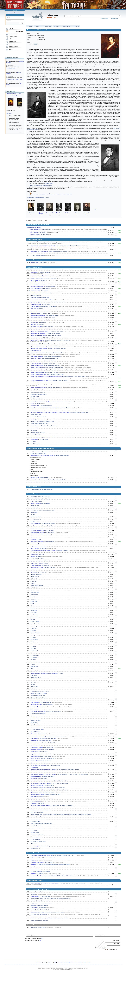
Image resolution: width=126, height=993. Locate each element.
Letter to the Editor (35, 709)
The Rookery (38, 670)
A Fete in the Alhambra (49, 785)
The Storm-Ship (44, 234)
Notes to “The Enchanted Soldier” (61, 780)
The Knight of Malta (35, 396)
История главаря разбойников (38, 315)
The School (33, 653)
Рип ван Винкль (34, 280)
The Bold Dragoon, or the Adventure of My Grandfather (57, 340)
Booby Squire (34, 675)
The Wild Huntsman (35, 443)
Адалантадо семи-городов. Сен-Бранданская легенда (43, 401)
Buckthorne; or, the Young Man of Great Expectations (54, 302)
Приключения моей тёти (36, 343)
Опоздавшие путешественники (38, 319)
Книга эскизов (34, 907)
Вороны (32, 670)
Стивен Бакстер (17, 93)
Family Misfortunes (35, 592)
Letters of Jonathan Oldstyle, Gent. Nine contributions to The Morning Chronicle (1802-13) (51, 898)
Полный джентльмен (35, 293)
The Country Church (46, 534)
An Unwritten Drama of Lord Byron (61, 918)
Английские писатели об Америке (38, 525)
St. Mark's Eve (34, 628)
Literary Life (33, 682)
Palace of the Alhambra (45, 756)
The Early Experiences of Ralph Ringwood (79, 412)
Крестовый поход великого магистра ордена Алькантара (44, 769)
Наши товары (86, 962)
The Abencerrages (42, 733)
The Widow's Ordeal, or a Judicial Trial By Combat (63, 437)
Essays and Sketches (35, 869)
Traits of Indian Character (36, 501)
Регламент (50, 962)
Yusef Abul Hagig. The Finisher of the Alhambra (62, 805)
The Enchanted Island (35, 724)
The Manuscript (34, 650)
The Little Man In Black (45, 896)
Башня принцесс (34, 740)
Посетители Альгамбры (36, 704)
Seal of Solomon (43, 778)
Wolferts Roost (34, 843)
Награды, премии (13, 36)
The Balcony (37, 700)
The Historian (34, 644)
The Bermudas (34, 722)
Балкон (32, 700)
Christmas (46, 563)
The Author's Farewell (35, 632)
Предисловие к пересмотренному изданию (41, 787)
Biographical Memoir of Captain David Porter (40, 451)
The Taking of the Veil (35, 731)
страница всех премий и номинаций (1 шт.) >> (38, 197)
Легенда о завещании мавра (37, 372)
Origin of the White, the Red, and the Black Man (41, 823)
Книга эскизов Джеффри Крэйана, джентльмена (42, 855)
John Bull (38, 537)
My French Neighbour (35, 821)
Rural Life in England (49, 532)
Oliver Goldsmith (34, 482)
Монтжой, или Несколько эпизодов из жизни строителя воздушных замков (48, 407)
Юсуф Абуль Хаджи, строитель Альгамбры (41, 805)
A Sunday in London (35, 505)
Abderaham (33, 715)
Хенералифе (34, 803)
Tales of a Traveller (49, 862)
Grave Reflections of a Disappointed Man (40, 297)
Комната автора (34, 767)
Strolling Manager (50, 299)
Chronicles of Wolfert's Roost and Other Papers (62, 875)
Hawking (32, 608)
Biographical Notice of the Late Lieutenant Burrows (42, 903)
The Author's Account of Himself (48, 523)
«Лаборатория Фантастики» (65, 969)
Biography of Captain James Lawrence (39, 905)
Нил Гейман (68, 212)
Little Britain (41, 554)
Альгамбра (33, 864)
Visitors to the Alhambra (48, 704)
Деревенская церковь (36, 534)
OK (21, 23)
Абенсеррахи (34, 733)
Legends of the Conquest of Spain (38, 453)
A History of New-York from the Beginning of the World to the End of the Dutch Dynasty (60, 242)
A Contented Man (34, 428)
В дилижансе (34, 528)
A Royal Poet (43, 572)
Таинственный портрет (36, 358)
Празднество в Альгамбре (37, 785)
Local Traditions (44, 771)
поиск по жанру (104, 18)
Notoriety (33, 684)
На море (33, 556)
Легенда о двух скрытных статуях (39, 367)
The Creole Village (46, 846)
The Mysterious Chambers (46, 405)
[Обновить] (23, 94)
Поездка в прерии (35, 477)
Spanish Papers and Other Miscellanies (39, 920)
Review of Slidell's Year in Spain (38, 695)
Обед (32, 558)
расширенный (114, 18)
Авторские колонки (13, 46)
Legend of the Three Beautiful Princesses (59, 383)
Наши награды (66, 962)
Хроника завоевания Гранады (37, 912)
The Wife (33, 521)
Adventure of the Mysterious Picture (50, 358)
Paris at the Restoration (36, 825)
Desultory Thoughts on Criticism (53, 711)
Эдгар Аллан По (49, 212)
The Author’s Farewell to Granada (52, 794)
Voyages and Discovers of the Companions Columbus (67, 247)
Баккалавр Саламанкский (37, 286)
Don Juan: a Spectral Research (38, 816)
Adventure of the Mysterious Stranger (52, 356)
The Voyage (38, 556)
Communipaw (34, 430)
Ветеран (32, 745)
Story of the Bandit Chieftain (52, 315)
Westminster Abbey (49, 530)
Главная (11, 28)
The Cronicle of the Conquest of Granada (54, 912)
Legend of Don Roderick (36, 414)
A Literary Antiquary (35, 576)
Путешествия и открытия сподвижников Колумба (42, 247)
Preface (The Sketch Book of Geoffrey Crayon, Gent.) (43, 510)
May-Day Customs (35, 621)
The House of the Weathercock (47, 758)
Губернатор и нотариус (36, 363)
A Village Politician (34, 578)
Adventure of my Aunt (47, 343)
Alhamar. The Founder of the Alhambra (56, 736)
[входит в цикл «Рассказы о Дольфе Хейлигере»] (29, 262)
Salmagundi (33, 894)
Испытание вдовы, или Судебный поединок (41, 437)
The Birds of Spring (35, 832)
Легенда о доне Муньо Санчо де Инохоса (40, 369)
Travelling (33, 664)
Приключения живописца (36, 337)
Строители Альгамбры (36, 801)
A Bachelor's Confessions (36, 574)
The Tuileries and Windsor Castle (38, 841)
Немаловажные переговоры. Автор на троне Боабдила (43, 774)
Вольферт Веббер (35, 306)
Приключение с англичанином (38, 333)
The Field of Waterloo (35, 839)
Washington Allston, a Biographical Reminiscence (41, 489)
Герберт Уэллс (31, 212)
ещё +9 (95, 209)
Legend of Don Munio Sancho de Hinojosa (60, 369)
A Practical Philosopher (36, 295)
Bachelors (33, 583)
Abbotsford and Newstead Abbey (61, 455)
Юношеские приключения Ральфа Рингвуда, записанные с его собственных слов (50, 412)
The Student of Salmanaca (49, 286)
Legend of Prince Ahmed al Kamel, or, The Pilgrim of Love (75, 376)
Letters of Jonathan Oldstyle (37, 891)
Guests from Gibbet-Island (37, 389)
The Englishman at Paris (36, 837)
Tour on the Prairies (44, 477)
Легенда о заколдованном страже (38, 374)
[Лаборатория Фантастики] (38, 16)
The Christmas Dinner (39, 558)
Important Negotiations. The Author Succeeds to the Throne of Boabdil (72, 774)
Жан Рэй (77, 212)
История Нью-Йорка (35, 242)
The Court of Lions (41, 754)
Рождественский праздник (37, 563)
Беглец (32, 403)
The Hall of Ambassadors (45, 702)
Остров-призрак (34, 439)
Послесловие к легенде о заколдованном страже (42, 780)
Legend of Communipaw (36, 434)
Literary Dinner (34, 679)
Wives (32, 668)
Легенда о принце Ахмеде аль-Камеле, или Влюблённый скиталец (46, 376)
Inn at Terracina (45, 311)
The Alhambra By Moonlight (51, 360)
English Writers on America (53, 525)
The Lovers (33, 648)
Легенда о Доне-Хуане (36, 419)
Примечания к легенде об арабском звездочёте (42, 789)
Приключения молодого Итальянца (39, 346)
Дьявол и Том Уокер (35, 313)
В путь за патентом (35, 742)
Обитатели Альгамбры (36, 776)
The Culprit (33, 637)
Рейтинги (11, 38)
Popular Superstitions (35, 623)
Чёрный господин (35, 896)
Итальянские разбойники (36, 317)
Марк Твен (58, 212)
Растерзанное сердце (36, 560)
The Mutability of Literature (62, 550)
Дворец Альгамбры (35, 756)
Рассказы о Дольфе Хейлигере (34, 227)
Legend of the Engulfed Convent (38, 392)
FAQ (55, 962)
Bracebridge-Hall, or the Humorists (47, 857)
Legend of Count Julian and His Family (39, 423)
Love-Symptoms (34, 614)
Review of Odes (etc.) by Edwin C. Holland (40, 498)
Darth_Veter (9, 113)
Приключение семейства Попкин (38, 335)
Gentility (32, 603)
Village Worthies (34, 666)
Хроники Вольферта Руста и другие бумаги (41, 875)
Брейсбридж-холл (35, 857)
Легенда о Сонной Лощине (37, 278)
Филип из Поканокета (36, 503)
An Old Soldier (34, 581)
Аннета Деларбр (34, 284)
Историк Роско (34, 543)
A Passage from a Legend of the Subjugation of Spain (42, 421)
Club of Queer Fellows (36, 677)
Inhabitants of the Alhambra (48, 776)
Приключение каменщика (37, 328)
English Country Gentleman (37, 585)
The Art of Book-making (49, 541)
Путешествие (34, 796)
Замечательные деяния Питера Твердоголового (42, 275)
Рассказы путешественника (37, 862)
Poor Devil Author (34, 686)
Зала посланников (35, 702)
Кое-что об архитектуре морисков (38, 765)
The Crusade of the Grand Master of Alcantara (68, 769)
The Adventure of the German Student (54, 352)
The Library (33, 646)
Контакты (59, 962)
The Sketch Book (42, 907)
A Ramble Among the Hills (48, 792)
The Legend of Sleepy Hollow (50, 278)
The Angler (33, 514)
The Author (61, 673)
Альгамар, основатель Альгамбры (39, 736)
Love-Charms (34, 612)
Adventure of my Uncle (48, 326)
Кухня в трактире (35, 548)
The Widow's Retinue (35, 662)
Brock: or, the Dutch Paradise (37, 812)
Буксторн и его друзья (36, 302)
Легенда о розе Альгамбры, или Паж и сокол (41, 380)
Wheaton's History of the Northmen (38, 697)
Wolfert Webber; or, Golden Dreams (48, 306)
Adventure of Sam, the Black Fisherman (56, 348)
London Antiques (34, 507)
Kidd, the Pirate (40, 324)
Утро (32, 569)
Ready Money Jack (35, 626)
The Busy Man (34, 635)
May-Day (33, 619)
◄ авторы (29, 26)
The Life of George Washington (38, 255)
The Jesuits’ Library (47, 760)
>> (17, 129)
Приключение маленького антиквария (39, 331)
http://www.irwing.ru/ (48, 183)
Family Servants (34, 596)
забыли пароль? (18, 12)
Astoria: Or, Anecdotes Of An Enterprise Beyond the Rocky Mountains (51, 479)
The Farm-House (34, 639)
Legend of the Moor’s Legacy (51, 372)
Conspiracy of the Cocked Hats (38, 432)
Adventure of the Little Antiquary (56, 331)
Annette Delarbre (43, 284)
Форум (10, 49)
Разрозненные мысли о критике (38, 711)
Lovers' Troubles (34, 617)
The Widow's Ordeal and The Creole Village (40, 871)
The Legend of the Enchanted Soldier (55, 374)
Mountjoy (68, 407)
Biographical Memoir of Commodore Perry (40, 900)
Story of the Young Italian (53, 346)
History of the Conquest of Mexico (38, 927)
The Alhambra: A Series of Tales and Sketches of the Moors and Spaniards (53, 864)
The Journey (41, 796)
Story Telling (33, 630)
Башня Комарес (34, 738)
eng (41, 962)
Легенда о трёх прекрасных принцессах (40, 383)
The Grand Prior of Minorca (37, 727)
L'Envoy (39, 539)
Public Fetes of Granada (48, 749)
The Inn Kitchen (42, 548)
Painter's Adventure (47, 337)
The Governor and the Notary (49, 363)
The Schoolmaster (35, 655)
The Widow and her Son (36, 519)
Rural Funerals (34, 512)
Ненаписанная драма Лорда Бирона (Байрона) (41, 918)
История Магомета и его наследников (39, 251)
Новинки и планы (13, 33)
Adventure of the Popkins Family (54, 335)
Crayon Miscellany (35, 866)
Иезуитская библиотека (36, 760)
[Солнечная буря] (19, 106)
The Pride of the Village (36, 516)
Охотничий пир (34, 322)
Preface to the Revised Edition (58, 787)
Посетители (12, 44)
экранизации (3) (66, 26)
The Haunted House (45, 229)
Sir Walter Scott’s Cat (35, 848)
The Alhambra (40, 873)
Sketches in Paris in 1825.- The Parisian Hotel (41, 810)
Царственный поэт (35, 572)
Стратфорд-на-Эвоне (36, 565)
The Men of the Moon (35, 269)
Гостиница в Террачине (36, 311)
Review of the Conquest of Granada (39, 693)
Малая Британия (34, 554)
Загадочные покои (35, 405)
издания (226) (48, 26)
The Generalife (40, 803)
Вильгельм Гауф (86, 212)
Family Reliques (34, 594)
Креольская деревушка (36, 846)
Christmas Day (37, 569)
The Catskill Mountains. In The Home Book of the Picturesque (44, 425)
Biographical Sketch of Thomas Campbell (40, 691)
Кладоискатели (34, 860)
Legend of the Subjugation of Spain (38, 416)
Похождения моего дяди (36, 326)
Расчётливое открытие (36, 350)
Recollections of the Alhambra (37, 828)
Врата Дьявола (34, 308)
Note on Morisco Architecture (53, 765)
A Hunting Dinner (42, 322)
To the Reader (34, 688)
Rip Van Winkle (42, 280)
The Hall (32, 641)
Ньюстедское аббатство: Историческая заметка (42, 455)
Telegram (80, 962)
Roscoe (40, 543)
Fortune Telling (34, 601)
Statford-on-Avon (45, 565)
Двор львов (33, 754)
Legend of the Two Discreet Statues (55, 367)
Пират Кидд (33, 324)
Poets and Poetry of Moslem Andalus (60, 783)
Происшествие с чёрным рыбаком (39, 348)
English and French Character (37, 819)
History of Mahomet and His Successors (58, 251)
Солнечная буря (14, 95)
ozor (42, 938)
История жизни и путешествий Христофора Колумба (43, 245)
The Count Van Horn (43, 751)
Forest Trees (34, 599)
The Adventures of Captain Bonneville (39, 914)
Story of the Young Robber (49, 317)
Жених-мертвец (34, 272)
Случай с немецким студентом (38, 352)
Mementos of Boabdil (48, 747)
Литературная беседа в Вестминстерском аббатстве (43, 550)
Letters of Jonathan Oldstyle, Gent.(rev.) (40, 909)
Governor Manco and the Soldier (51, 365)
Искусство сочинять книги (37, 541)
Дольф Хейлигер (34, 232)
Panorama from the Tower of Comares (47, 738)
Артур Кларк (10, 93)
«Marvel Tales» (19, 79)
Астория (32, 479)
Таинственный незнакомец (37, 356)
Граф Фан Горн (34, 751)
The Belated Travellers (51, 319)
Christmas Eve (42, 546)
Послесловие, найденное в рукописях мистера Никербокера (45, 883)
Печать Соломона (35, 778)
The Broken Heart (46, 560)
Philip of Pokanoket (45, 503)
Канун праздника (34, 546)
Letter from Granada (35, 807)
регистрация (11, 12)
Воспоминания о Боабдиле (37, 747)
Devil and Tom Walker (46, 313)
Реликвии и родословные (36, 798)
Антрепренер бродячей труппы (38, 299)
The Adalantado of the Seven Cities (64, 401)
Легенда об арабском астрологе (38, 387)
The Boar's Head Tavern (49, 567)
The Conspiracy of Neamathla (37, 834)
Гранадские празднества (36, 749)
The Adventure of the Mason (49, 328)
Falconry (33, 590)
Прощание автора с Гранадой (37, 794)
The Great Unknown (46, 304)
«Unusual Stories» (10, 79)
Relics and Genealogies (48, 798)
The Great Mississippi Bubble (37, 729)
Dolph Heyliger (42, 232)
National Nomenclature (36, 720)
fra (43, 962)
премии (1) (56, 26)
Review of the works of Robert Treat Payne (40, 496)
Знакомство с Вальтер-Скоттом (38, 706)
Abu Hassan (33, 441)
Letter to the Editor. (35, 718)
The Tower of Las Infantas (45, 740)
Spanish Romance (45, 762)
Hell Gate (40, 308)
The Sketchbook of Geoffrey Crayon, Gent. (63, 855)
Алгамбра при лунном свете (37, 360)
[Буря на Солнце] (10, 105)
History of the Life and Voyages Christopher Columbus (68, 245)
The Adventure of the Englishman (53, 333)
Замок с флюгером (35, 758)
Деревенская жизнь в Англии (37, 532)
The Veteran (38, 745)
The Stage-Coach (41, 528)
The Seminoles (34, 410)
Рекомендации (12, 41)
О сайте (38, 962)
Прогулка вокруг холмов (36, 792)
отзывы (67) (38, 26)
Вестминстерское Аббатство (37, 530)
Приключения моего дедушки (37, 340)
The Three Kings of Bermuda (37, 398)
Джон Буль (33, 537)
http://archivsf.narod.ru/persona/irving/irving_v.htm (40, 185)
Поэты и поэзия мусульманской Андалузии (41, 783)
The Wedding (34, 657)
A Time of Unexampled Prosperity (38, 713)
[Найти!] (119, 16)
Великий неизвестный (36, 304)
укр (45, 962)
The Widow (33, 659)
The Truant (37, 403)
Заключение (33, 539)
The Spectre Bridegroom (44, 272)
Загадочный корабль (35, 234)
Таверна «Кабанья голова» (37, 567)
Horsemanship (34, 610)
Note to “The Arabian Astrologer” (61, 789)
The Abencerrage (34, 830)
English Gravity (34, 587)
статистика (76, 26)
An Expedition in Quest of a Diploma (48, 742)
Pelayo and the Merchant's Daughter (39, 394)
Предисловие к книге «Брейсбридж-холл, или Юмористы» (44, 673)
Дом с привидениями (35, 229)
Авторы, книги (19, 31)
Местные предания (35, 771)
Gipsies (32, 605)
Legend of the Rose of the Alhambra (60, 380)
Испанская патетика (35, 762)
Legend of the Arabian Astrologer (53, 387)
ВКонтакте (74, 962)
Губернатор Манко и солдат (37, 365)
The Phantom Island (43, 439)
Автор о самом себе (35, 523)
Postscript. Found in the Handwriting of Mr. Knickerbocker (73, 883)
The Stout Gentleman (46, 293)
